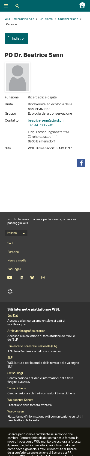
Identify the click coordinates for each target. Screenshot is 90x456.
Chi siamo (46, 19)
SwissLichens (16, 388)
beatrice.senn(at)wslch (45, 120)
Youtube (9, 277)
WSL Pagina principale (19, 19)
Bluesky (32, 277)
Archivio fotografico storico (26, 331)
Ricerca (17, 6)
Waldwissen (15, 412)
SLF (10, 291)
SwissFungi (15, 373)
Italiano (12, 233)
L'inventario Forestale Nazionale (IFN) (32, 346)
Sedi (10, 243)
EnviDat (12, 316)
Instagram (43, 277)
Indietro (18, 38)
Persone (13, 252)
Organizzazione (68, 19)
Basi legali (14, 269)
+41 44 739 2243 (40, 125)
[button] (81, 163)
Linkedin (21, 277)
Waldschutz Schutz (20, 400)
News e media (16, 261)
